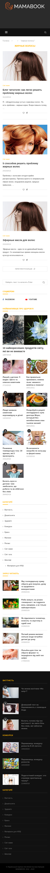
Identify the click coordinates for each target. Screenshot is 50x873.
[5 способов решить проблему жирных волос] (25, 139)
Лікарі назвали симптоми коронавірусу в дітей (13, 412)
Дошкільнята (10, 515)
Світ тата (8, 554)
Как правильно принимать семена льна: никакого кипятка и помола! (35, 381)
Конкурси (8, 526)
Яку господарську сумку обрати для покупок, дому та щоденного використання (33, 585)
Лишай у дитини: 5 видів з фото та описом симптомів (11, 379)
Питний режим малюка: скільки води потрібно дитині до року (32, 636)
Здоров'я (8, 521)
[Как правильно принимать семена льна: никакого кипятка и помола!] (36, 367)
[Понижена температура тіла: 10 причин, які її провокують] (13, 438)
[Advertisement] (25, 20)
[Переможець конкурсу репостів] (11, 763)
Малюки (8, 538)
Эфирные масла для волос (19, 240)
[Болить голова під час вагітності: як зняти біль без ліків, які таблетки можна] (11, 725)
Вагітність (9, 510)
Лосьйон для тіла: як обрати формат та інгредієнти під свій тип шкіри (32, 654)
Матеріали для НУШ (15, 566)
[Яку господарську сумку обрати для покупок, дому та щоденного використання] (11, 585)
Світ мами (9, 549)
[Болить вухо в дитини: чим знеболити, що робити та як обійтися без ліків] (13, 471)
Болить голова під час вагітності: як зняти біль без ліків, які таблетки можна (32, 725)
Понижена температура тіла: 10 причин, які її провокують (12, 452)
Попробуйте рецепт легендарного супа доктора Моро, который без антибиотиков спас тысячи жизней (35, 416)
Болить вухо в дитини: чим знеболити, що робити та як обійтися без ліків (13, 486)
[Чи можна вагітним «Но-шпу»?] (11, 692)
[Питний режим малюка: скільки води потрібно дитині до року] (11, 638)
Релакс (7, 543)
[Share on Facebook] (26, 113)
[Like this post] (24, 113)
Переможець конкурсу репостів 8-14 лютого (31, 744)
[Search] (45, 32)
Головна (6, 41)
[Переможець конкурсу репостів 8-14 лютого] (11, 747)
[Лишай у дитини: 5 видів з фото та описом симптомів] (13, 367)
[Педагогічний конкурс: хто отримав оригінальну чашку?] (11, 779)
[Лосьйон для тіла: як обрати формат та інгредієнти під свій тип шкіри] (11, 654)
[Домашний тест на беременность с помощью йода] (11, 708)
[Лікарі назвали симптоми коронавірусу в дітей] (13, 400)
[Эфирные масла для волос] (25, 216)
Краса (7, 532)
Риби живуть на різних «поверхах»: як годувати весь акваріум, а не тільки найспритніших (33, 604)
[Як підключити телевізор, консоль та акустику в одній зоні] (11, 622)
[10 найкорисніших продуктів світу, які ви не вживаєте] (25, 330)
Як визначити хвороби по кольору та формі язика (36, 450)
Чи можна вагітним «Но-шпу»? (32, 690)
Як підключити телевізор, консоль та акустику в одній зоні (33, 620)
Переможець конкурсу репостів (31, 760)
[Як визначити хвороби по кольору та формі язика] (36, 438)
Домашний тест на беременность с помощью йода (33, 707)
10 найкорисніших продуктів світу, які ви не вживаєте (23, 350)
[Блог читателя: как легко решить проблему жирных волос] (25, 66)
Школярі (8, 560)
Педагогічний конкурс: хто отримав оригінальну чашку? (33, 778)
